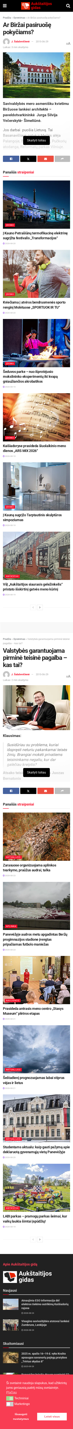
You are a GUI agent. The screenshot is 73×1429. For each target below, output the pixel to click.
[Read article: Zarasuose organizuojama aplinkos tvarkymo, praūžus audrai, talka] (36, 837)
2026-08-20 (10, 243)
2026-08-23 (10, 875)
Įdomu (10, 225)
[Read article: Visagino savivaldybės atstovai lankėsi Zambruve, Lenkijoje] (10, 1325)
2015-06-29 (42, 41)
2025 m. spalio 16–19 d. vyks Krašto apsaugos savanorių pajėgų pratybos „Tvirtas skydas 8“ (44, 1357)
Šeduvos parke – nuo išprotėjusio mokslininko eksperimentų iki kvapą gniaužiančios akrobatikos (30, 376)
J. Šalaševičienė (20, 41)
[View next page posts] (40, 607)
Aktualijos (13, 857)
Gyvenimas (19, 17)
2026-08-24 (28, 1313)
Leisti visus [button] (52, 1416)
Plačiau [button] (11, 1392)
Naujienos (12, 1000)
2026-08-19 (10, 387)
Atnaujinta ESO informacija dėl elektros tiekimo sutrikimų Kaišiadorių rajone (45, 1304)
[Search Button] (68, 6)
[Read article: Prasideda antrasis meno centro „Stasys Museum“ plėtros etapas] (36, 980)
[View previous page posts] (33, 607)
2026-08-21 (10, 1019)
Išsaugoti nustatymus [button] (21, 1416)
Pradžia (7, 17)
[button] (9, 1398)
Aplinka (11, 926)
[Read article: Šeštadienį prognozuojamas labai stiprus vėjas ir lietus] (36, 1049)
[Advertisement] (36, 627)
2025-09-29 (28, 1366)
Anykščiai (12, 576)
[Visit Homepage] (36, 6)
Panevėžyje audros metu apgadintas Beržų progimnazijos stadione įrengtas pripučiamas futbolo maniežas (35, 939)
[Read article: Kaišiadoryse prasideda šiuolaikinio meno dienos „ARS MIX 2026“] (36, 417)
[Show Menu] (5, 6)
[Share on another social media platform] (62, 159)
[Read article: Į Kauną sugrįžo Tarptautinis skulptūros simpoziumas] (36, 486)
